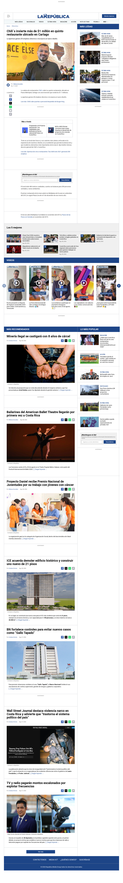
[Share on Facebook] (10, 99)
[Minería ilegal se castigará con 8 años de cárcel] (41, 364)
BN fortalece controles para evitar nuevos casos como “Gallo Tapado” (39, 631)
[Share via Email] (10, 110)
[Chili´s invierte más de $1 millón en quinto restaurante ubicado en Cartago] (40, 62)
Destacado (104, 386)
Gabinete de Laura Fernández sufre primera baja (106, 407)
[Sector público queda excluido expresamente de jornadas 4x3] (89, 422)
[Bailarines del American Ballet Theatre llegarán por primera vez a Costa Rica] (41, 443)
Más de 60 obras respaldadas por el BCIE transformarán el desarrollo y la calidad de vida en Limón (108, 39)
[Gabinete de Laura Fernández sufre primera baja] (89, 406)
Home (8, 26)
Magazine (103, 335)
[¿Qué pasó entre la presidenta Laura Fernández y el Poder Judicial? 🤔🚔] (106, 283)
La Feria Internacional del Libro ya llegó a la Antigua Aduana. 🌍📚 (37, 304)
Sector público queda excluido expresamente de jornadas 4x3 (107, 422)
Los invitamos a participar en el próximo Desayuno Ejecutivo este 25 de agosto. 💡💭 (61, 305)
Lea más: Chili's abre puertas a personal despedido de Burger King (42, 101)
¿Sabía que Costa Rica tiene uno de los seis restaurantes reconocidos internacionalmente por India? (107, 342)
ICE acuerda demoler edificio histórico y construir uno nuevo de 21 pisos (40, 562)
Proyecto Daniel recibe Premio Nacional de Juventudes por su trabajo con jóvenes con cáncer (40, 483)
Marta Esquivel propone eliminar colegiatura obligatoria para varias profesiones (108, 58)
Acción (102, 354)
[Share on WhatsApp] (10, 107)
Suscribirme (65, 180)
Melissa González (18, 84)
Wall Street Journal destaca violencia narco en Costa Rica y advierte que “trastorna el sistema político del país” (38, 714)
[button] (109, 16)
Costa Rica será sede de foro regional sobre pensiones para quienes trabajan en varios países (69, 249)
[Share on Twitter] (10, 103)
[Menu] (9, 16)
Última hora (15, 26)
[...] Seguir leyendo (64, 390)
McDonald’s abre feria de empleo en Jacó (107, 375)
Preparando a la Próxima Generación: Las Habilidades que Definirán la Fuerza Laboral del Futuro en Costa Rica (37, 130)
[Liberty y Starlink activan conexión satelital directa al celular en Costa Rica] (90, 95)
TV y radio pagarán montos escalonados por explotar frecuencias (36, 784)
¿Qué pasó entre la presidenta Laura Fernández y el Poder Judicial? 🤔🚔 (106, 304)
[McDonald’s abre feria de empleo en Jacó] (89, 374)
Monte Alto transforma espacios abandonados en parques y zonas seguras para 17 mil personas (108, 77)
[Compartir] (10, 114)
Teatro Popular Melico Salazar (49, 467)
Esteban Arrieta (13, 340)
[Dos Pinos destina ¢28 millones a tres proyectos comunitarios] (89, 390)
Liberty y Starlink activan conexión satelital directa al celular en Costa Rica (108, 96)
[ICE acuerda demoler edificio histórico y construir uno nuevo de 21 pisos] (41, 591)
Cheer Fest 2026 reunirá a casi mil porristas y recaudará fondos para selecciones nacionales (32, 238)
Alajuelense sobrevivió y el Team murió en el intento (31, 247)
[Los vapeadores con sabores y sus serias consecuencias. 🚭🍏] (84, 283)
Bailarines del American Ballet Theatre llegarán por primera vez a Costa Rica (41, 413)
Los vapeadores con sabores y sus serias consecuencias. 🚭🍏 (83, 304)
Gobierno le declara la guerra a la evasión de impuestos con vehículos (106, 237)
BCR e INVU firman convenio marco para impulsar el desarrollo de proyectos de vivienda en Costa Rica (63, 130)
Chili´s (41, 90)
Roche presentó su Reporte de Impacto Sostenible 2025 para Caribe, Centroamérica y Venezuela (16, 305)
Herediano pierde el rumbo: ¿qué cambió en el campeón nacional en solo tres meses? (108, 359)
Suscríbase (84, 860)
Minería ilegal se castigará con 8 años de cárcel (38, 336)
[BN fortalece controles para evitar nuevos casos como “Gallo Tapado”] (41, 660)
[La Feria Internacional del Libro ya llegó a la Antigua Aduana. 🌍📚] (39, 283)
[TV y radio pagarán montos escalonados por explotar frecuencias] (41, 814)
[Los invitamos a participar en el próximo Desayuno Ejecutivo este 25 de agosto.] (61, 283)
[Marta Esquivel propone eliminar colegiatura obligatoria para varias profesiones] (90, 57)
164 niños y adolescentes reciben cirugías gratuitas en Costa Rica (68, 237)
